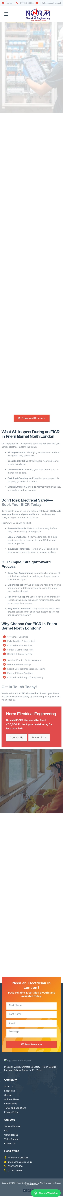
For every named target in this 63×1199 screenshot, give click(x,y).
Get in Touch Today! (19, 687)
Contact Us (16, 737)
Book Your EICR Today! (22, 504)
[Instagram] (29, 1190)
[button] (6, 14)
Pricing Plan (39, 737)
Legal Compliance (17, 537)
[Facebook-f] (25, 1190)
